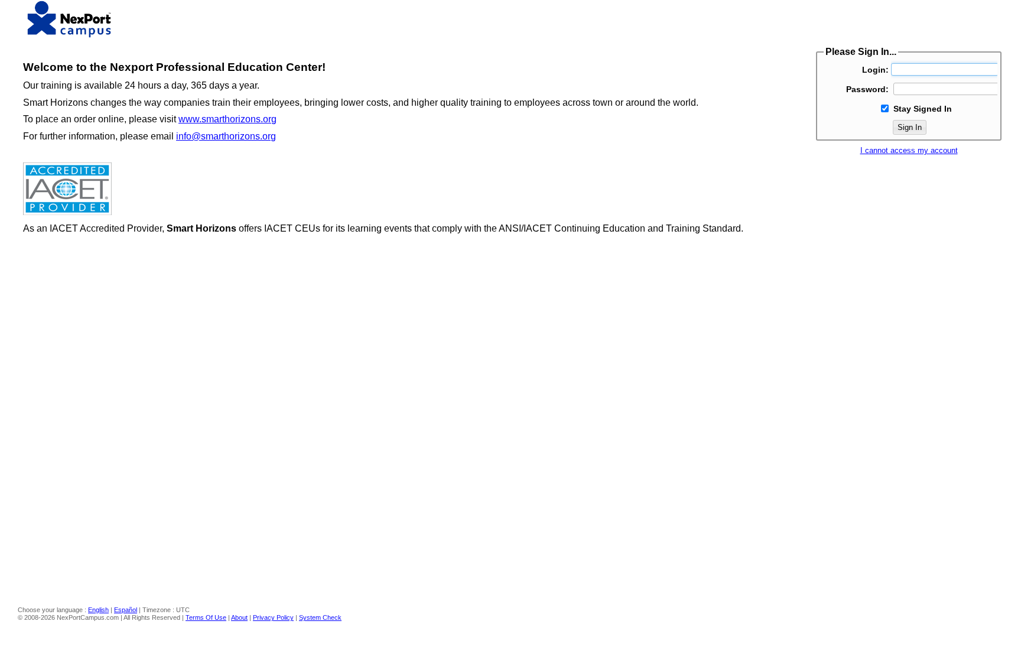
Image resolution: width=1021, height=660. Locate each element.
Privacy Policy (273, 617)
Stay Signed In (922, 108)
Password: (867, 89)
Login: (875, 69)
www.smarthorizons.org (227, 119)
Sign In (910, 127)
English (98, 609)
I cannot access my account (909, 150)
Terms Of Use (206, 617)
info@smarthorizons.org (226, 136)
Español (125, 609)
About (239, 617)
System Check (320, 617)
